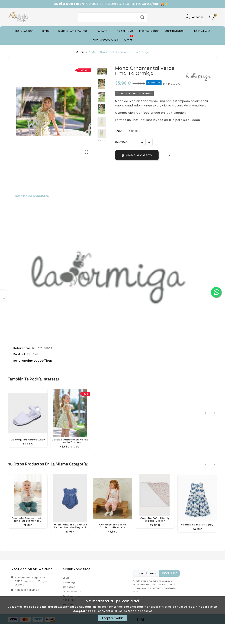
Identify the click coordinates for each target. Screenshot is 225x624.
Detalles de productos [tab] (32, 196)
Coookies (69, 587)
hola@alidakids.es (27, 590)
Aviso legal (70, 582)
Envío (66, 577)
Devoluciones (72, 591)
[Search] (142, 17)
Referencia (22, 348)
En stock (19, 354)
